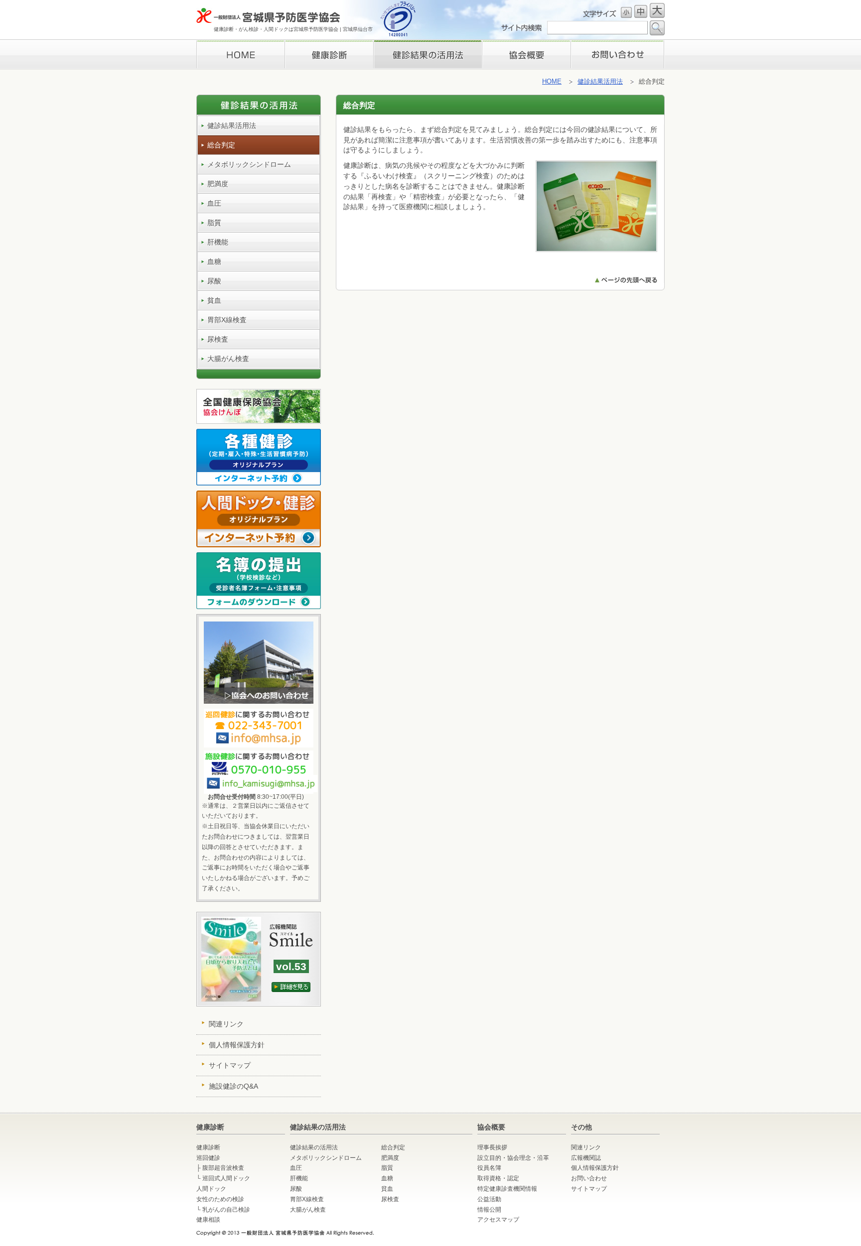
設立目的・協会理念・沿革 (513, 1157)
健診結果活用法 (600, 81)
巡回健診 (208, 1157)
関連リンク (226, 1024)
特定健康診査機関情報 (507, 1188)
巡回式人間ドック (226, 1178)
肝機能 (217, 242)
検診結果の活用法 (427, 54)
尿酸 (214, 281)
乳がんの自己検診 (226, 1209)
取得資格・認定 (498, 1178)
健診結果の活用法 (314, 1147)
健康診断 (329, 54)
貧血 (214, 300)
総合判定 (221, 145)
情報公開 (489, 1209)
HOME (240, 54)
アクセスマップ (498, 1219)
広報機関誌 (586, 1157)
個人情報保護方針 (237, 1045)
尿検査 (217, 339)
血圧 (214, 203)
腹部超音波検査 (223, 1167)
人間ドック (211, 1188)
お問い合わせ (618, 54)
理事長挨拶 (526, 54)
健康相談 (208, 1219)
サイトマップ (230, 1065)
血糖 (214, 261)
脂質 (214, 223)
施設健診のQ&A (233, 1086)
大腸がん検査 (228, 359)
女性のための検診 (220, 1199)
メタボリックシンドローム (249, 164)
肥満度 (217, 184)
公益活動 (489, 1199)
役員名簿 (489, 1167)
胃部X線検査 (227, 320)
